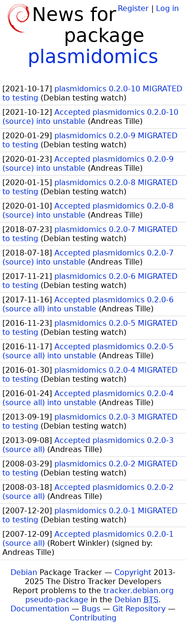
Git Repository (139, 608)
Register (133, 8)
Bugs (91, 608)
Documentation (39, 608)
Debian (23, 572)
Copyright (132, 572)
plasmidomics (93, 56)
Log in (167, 8)
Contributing (93, 617)
